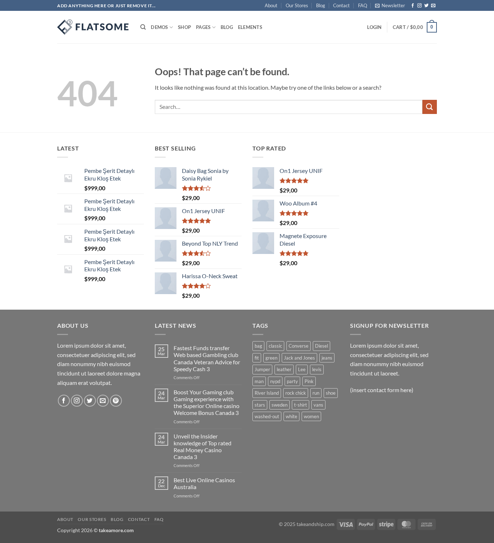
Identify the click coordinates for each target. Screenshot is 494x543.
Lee (302, 369)
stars (260, 405)
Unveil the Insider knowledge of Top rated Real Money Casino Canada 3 (202, 447)
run (315, 393)
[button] (390, 5)
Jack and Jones (299, 358)
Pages (203, 27)
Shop (184, 27)
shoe (331, 393)
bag (258, 346)
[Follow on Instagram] (419, 5)
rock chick (295, 393)
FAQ (362, 5)
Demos (159, 27)
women (311, 416)
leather (284, 369)
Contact (341, 5)
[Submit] (429, 107)
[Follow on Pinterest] (116, 401)
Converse (298, 346)
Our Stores (297, 5)
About (271, 5)
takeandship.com (316, 524)
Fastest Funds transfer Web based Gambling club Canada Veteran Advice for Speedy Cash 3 (207, 358)
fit (257, 358)
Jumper (262, 369)
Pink (309, 381)
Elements (250, 27)
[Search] (143, 27)
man (259, 381)
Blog (320, 5)
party (292, 381)
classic (275, 346)
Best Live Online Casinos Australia (204, 483)
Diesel (321, 346)
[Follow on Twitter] (426, 5)
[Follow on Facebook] (412, 5)
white (291, 416)
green (271, 358)
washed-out (267, 416)
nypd (275, 381)
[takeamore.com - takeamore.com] (93, 27)
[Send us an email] (433, 5)
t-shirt (300, 405)
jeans (326, 358)
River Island (267, 393)
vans (318, 405)
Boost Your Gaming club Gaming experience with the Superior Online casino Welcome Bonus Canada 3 (206, 402)
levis (316, 369)
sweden (280, 405)
